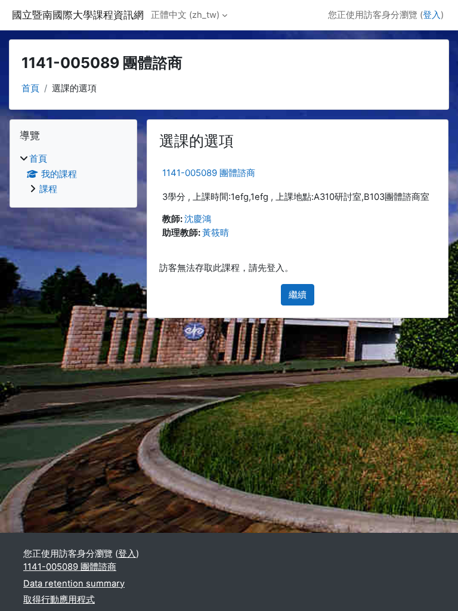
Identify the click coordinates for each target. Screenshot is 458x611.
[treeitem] (73, 174)
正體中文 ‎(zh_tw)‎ (185, 15)
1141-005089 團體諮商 (208, 172)
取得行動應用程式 (59, 599)
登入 (432, 15)
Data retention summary (74, 583)
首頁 (30, 88)
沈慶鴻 (197, 219)
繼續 (298, 294)
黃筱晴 (215, 232)
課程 (48, 189)
